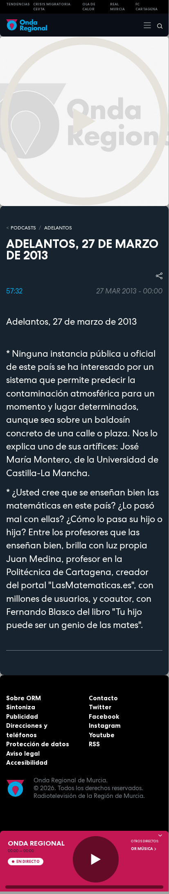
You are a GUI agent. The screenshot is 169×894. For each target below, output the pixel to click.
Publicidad (22, 716)
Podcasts (23, 228)
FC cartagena (146, 6)
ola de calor (88, 6)
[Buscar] (157, 25)
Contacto (103, 698)
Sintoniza (20, 707)
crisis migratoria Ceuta (51, 6)
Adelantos (58, 228)
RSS (94, 744)
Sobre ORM (23, 698)
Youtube (102, 735)
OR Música (142, 848)
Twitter (100, 707)
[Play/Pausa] (96, 859)
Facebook (104, 716)
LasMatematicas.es (91, 585)
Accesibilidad (26, 762)
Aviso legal (23, 753)
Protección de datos (37, 744)
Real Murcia (117, 6)
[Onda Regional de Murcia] (26, 25)
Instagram (105, 725)
